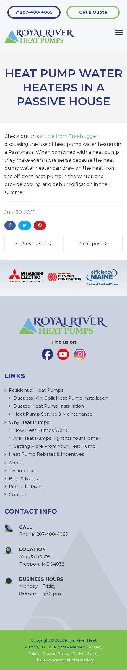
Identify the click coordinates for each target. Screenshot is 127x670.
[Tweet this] (24, 225)
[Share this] (10, 225)
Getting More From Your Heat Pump (54, 446)
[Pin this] (40, 225)
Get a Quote (93, 12)
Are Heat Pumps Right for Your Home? (56, 438)
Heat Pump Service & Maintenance (52, 414)
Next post (90, 243)
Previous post (36, 243)
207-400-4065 (36, 12)
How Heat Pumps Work (40, 430)
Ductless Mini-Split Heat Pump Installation (60, 398)
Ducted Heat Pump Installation (48, 406)
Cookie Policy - (57, 653)
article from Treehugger (69, 136)
